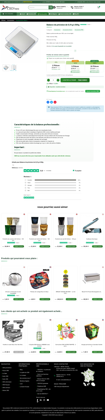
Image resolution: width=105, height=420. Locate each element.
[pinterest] (37, 402)
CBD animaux (6, 387)
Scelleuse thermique (91, 239)
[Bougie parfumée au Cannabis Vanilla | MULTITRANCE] (92, 331)
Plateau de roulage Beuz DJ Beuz (39, 291)
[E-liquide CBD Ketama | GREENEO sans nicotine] (39, 331)
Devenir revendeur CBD (93, 91)
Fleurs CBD (5, 370)
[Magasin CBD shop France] (88, 377)
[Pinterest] (55, 102)
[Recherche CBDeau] (51, 7)
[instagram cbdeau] (44, 400)
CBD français (6, 384)
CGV (21, 383)
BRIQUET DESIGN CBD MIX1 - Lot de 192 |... (65, 292)
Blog (21, 369)
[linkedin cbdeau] (41, 400)
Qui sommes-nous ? (25, 378)
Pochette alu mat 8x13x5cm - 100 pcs (65, 239)
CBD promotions (6, 367)
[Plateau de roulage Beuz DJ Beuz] (39, 278)
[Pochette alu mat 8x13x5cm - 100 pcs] (65, 225)
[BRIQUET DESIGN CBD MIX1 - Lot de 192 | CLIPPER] (65, 278)
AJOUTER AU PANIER (75, 80)
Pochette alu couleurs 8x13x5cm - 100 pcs (13, 239)
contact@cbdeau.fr (65, 379)
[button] (56, 66)
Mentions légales (24, 381)
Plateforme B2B (41, 386)
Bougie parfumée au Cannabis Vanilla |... (92, 345)
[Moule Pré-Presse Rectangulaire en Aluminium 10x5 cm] (92, 278)
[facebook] (37, 400)
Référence (15, 167)
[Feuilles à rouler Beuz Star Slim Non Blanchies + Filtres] (13, 331)
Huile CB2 (5, 379)
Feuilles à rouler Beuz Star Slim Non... (13, 344)
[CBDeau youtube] (48, 400)
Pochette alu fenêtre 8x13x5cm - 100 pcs (39, 239)
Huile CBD (5, 376)
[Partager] (48, 102)
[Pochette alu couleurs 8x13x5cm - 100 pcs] (13, 225)
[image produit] (6, 67)
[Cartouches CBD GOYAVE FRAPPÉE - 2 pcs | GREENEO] (65, 331)
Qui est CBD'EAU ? (42, 393)
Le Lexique (23, 375)
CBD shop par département (61, 386)
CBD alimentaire (6, 382)
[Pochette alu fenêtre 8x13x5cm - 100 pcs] (39, 225)
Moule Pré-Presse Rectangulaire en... (92, 291)
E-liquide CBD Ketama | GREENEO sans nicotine (39, 345)
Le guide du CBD (24, 372)
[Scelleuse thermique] (92, 225)
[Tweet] (51, 102)
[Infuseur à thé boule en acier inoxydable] (13, 278)
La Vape (4, 373)
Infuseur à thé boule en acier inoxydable (13, 292)
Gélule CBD (5, 390)
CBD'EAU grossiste (42, 383)
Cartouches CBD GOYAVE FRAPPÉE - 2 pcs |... (65, 345)
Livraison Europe (24, 386)
